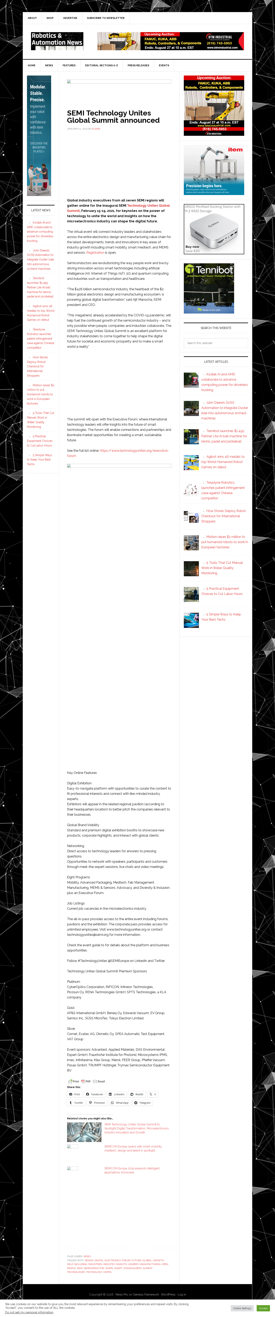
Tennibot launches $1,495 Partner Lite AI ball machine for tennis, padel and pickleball (40, 287)
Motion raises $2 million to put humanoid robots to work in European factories (40, 394)
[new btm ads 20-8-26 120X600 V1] (39, 194)
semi (80, 1268)
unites (107, 1272)
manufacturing (150, 1264)
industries (95, 1264)
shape (109, 1268)
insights (121, 1264)
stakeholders (132, 1268)
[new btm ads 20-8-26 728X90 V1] (170, 48)
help (70, 1264)
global (147, 1260)
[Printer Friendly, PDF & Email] (86, 1081)
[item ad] (214, 193)
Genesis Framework (146, 1294)
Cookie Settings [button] (242, 1308)
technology (94, 1272)
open (165, 1264)
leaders (133, 1264)
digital (99, 1260)
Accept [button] (263, 1308)
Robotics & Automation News (57, 41)
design (89, 1260)
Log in (182, 1294)
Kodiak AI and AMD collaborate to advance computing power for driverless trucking (40, 231)
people (71, 1268)
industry (109, 1264)
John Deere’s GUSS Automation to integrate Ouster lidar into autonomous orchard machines (40, 259)
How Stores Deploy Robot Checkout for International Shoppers (37, 366)
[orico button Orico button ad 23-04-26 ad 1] (214, 252)
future (136, 1260)
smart (118, 1268)
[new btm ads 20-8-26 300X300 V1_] (214, 134)
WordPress (168, 1294)
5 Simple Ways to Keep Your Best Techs (39, 460)
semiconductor (94, 1268)
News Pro (122, 1294)
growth (158, 1260)
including (80, 1264)
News (87, 1256)
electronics (113, 1260)
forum (126, 1260)
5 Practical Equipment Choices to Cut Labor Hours (40, 441)
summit (147, 1268)
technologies (76, 1272)
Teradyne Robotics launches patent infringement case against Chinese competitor (40, 338)
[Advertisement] (119, 164)
